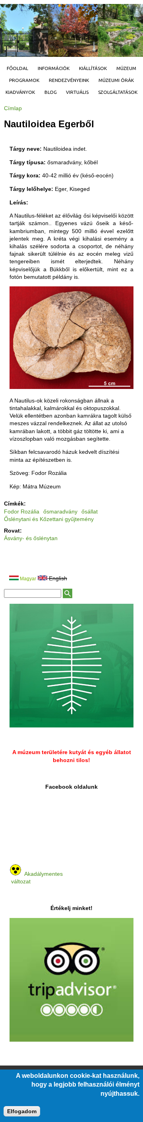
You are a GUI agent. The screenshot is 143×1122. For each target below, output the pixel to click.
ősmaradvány (60, 511)
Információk (54, 68)
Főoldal (17, 68)
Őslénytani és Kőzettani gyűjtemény (49, 519)
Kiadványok (20, 92)
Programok (24, 80)
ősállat (89, 511)
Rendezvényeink (69, 80)
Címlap (13, 108)
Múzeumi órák (116, 80)
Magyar (27, 578)
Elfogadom (22, 1111)
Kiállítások (93, 68)
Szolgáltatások (117, 92)
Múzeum (126, 68)
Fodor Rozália (21, 511)
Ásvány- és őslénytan (31, 538)
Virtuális (77, 92)
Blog (50, 92)
